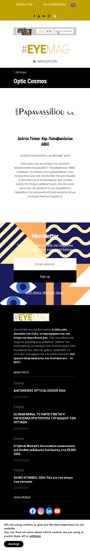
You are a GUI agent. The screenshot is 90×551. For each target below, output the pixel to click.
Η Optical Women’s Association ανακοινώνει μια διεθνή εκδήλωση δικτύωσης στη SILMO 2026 (45, 450)
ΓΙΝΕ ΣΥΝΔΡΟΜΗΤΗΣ (54, 4)
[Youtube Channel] (57, 511)
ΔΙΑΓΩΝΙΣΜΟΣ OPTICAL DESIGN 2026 (39, 390)
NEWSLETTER (24, 4)
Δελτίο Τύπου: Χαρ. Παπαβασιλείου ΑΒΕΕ (45, 141)
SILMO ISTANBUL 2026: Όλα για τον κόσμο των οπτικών (43, 479)
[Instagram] (41, 511)
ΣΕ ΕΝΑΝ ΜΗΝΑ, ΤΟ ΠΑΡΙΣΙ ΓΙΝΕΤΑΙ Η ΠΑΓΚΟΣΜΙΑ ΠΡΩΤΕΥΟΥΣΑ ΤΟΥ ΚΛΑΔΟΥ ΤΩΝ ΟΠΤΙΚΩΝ (45, 418)
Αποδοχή (13, 544)
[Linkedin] (49, 511)
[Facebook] (32, 511)
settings (35, 536)
